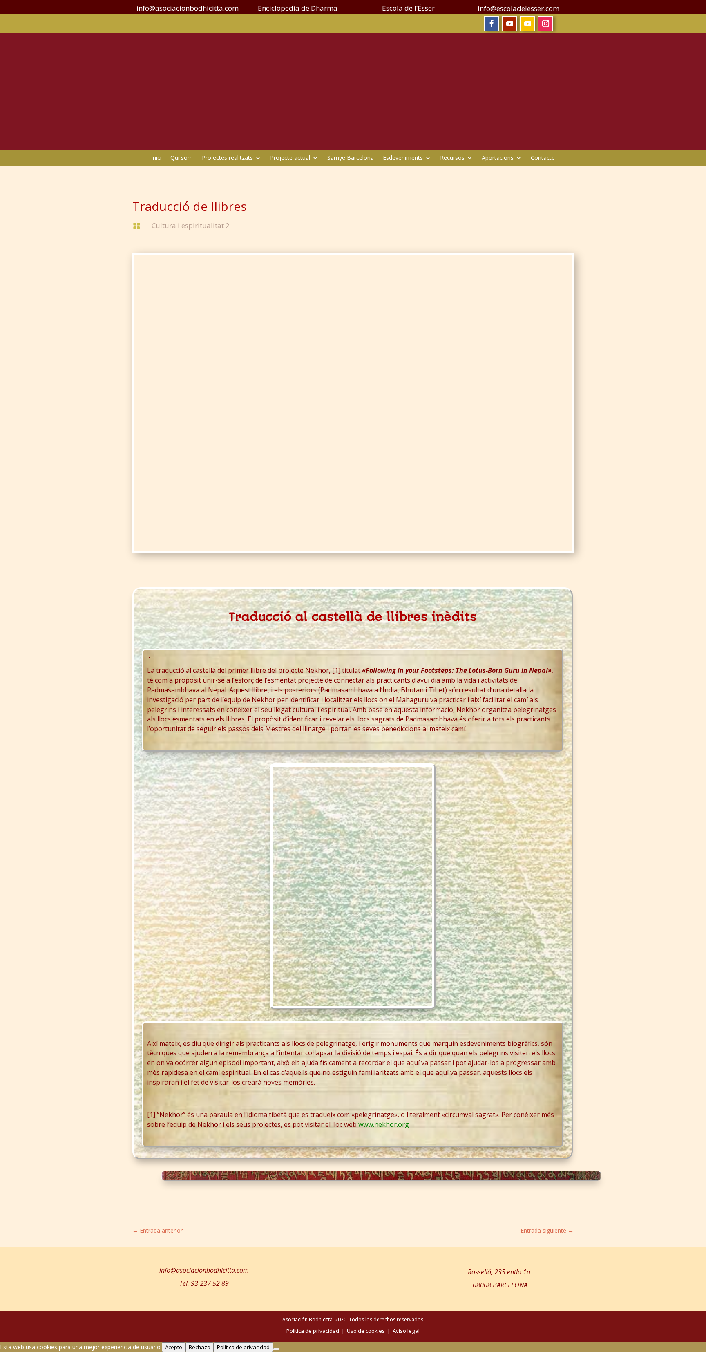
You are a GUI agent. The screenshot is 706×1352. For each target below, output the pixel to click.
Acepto (173, 1347)
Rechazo (199, 1347)
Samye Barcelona (350, 158)
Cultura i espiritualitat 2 (191, 225)
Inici (156, 158)
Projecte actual (290, 158)
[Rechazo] (276, 1349)
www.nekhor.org (383, 1124)
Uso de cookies (366, 1330)
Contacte (543, 158)
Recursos (452, 158)
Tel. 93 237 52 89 (204, 1283)
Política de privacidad (243, 1347)
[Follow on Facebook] (491, 23)
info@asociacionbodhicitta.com (204, 1270)
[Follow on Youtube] (509, 23)
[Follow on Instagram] (545, 23)
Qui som (181, 158)
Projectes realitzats (227, 158)
